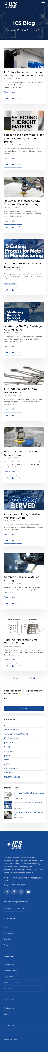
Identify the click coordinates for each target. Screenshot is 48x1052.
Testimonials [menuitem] (9, 1008)
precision (8, 742)
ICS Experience (11, 738)
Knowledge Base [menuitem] (10, 1040)
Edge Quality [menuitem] (9, 977)
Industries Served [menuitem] (10, 971)
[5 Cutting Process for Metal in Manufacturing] (24, 249)
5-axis (7, 747)
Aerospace (9, 751)
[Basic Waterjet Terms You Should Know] (24, 437)
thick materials (11, 768)
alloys (6, 759)
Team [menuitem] (6, 927)
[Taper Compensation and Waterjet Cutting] (24, 625)
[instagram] (21, 892)
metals (7, 764)
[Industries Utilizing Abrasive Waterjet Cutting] (24, 500)
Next (32, 678)
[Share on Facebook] (19, 98)
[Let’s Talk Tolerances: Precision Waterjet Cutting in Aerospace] (24, 58)
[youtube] (28, 892)
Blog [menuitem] (6, 1034)
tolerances (9, 772)
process (8, 755)
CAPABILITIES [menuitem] (9, 956)
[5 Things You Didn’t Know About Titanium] (24, 375)
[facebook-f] (14, 892)
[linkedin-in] (7, 892)
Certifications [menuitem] (9, 939)
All (5, 725)
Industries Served (12, 777)
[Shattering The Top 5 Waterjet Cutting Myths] (24, 312)
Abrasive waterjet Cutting (16, 734)
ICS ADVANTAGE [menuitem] (10, 919)
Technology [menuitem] (8, 933)
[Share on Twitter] (7, 98)
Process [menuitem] (7, 945)
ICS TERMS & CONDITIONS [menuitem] (14, 908)
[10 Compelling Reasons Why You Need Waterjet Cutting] (24, 187)
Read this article (10, 92)
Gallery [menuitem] (6, 1014)
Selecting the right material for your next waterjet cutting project (24, 138)
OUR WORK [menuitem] (8, 1000)
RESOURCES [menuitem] (9, 1025)
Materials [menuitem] (7, 989)
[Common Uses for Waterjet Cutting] (24, 563)
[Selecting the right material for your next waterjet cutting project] (24, 121)
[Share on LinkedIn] (13, 98)
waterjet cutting (11, 729)
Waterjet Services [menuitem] (10, 965)
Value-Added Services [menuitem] (12, 982)
